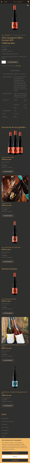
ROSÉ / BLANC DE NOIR (7, 421)
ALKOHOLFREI (5, 430)
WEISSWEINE (18, 65)
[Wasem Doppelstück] (17, 1)
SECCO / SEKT (5, 427)
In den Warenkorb (12, 62)
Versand (5, 49)
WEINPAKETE (5, 433)
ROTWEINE (4, 424)
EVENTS (4, 436)
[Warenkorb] (28, 1)
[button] (1, 1)
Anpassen (15, 456)
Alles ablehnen (15, 460)
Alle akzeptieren (15, 453)
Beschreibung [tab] (15, 70)
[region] (15, 450)
